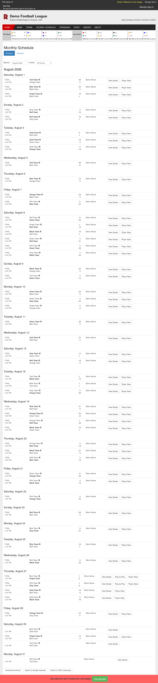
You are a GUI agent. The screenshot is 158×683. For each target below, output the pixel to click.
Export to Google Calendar (35, 670)
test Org (6, 6)
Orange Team (35, 82)
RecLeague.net (7, 2)
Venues (87, 27)
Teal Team (34, 79)
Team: (32, 62)
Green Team (34, 142)
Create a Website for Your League (129, 2)
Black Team (34, 89)
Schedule (9, 53)
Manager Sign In (151, 2)
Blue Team (34, 86)
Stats (76, 27)
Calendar (20, 53)
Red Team (34, 112)
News (19, 27)
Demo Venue (91, 79)
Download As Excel (12, 670)
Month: (7, 62)
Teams (29, 27)
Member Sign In (147, 7)
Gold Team (34, 132)
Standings (64, 27)
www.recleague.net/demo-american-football (139, 20)
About (98, 27)
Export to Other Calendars (61, 670)
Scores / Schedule (46, 27)
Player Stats (126, 80)
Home (7, 27)
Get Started (100, 679)
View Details (113, 80)
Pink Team (34, 201)
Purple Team (35, 93)
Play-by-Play (120, 577)
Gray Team (34, 109)
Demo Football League (28, 16)
